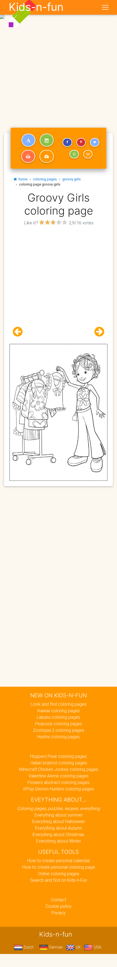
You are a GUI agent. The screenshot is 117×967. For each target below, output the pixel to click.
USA (97, 947)
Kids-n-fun (36, 7)
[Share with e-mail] (88, 154)
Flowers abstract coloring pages (58, 782)
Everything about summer (59, 815)
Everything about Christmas (58, 834)
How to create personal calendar (58, 860)
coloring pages (45, 179)
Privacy (58, 912)
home (22, 179)
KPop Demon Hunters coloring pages (58, 789)
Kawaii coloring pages (59, 710)
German (55, 947)
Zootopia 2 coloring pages (58, 730)
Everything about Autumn (58, 828)
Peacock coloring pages (58, 723)
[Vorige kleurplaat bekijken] (20, 331)
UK (78, 947)
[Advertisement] (58, 60)
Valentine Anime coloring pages (58, 775)
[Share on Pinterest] (81, 142)
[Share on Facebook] (67, 142)
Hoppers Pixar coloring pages (58, 756)
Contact (58, 899)
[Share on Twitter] (94, 142)
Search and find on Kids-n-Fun (58, 880)
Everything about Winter (58, 841)
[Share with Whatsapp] (74, 154)
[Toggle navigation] (105, 7)
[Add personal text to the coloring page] (28, 140)
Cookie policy (58, 906)
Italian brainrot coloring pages (58, 762)
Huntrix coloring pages (58, 736)
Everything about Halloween (58, 821)
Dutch (28, 947)
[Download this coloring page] (46, 156)
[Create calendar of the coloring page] (47, 140)
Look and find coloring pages (59, 704)
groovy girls (71, 179)
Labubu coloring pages (58, 717)
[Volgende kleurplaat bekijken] (97, 331)
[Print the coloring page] (28, 156)
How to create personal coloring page (58, 867)
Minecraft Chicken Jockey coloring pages (58, 769)
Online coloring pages (58, 873)
